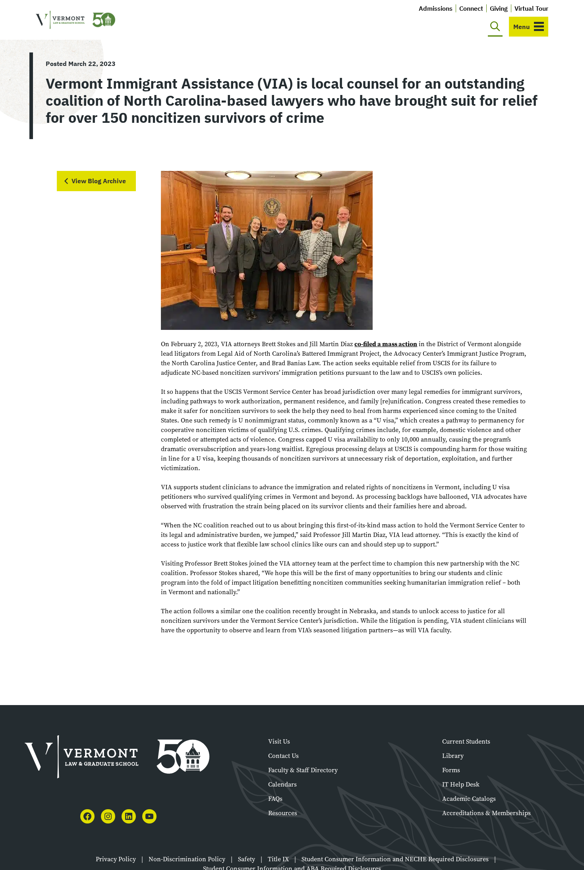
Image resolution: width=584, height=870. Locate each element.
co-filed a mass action (385, 344)
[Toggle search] (495, 27)
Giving (499, 8)
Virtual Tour (531, 8)
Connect (471, 8)
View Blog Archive (99, 181)
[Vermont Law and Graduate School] (75, 20)
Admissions (436, 8)
